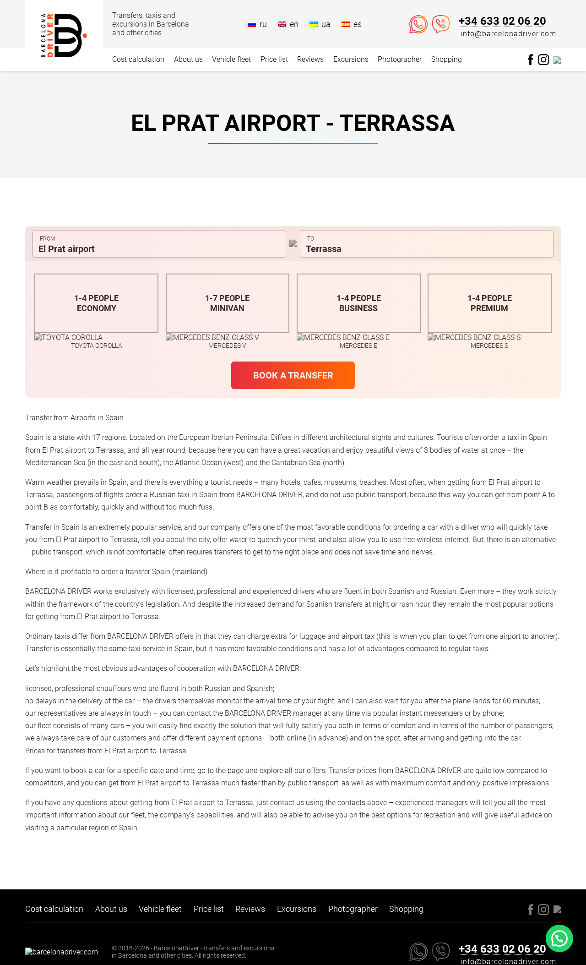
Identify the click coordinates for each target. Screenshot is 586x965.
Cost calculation (138, 59)
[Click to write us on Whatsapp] (418, 24)
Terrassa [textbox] (324, 248)
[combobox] (159, 244)
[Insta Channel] (557, 59)
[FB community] (530, 59)
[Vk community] (543, 59)
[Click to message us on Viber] (441, 24)
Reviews (310, 59)
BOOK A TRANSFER (293, 375)
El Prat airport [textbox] (66, 248)
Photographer (400, 59)
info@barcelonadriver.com (508, 33)
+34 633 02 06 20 (502, 21)
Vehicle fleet (231, 59)
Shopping (446, 59)
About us (188, 59)
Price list (274, 59)
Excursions (351, 59)
